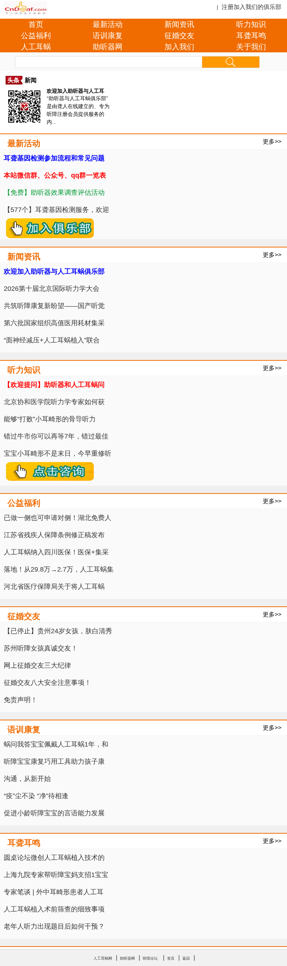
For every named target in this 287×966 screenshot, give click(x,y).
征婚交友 (179, 35)
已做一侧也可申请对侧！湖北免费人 (57, 518)
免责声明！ (20, 700)
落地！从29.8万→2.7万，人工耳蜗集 (59, 569)
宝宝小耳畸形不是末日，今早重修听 (57, 453)
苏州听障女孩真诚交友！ (41, 648)
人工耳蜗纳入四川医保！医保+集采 (56, 552)
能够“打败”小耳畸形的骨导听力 (50, 419)
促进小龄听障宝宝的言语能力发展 (54, 813)
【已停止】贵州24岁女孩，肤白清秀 (58, 631)
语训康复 (108, 35)
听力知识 (251, 24)
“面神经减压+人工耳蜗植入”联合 (52, 340)
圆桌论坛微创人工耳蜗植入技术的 (54, 857)
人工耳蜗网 (102, 958)
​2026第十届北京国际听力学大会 (51, 288)
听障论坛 (150, 958)
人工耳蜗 (36, 47)
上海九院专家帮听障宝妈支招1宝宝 (56, 875)
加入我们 (179, 47)
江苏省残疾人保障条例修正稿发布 (54, 535)
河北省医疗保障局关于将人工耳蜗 (54, 586)
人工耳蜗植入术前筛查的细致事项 (54, 909)
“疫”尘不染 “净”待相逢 (36, 796)
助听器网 (108, 47)
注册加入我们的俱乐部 (251, 7)
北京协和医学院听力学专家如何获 (54, 402)
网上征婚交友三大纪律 (37, 665)
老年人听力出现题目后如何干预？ (54, 926)
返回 (186, 958)
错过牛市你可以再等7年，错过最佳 (56, 436)
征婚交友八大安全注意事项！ (47, 682)
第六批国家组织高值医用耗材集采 (54, 323)
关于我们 (251, 47)
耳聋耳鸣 (251, 35)
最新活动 (108, 24)
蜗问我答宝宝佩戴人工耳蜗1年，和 (56, 744)
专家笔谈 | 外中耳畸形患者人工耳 (54, 892)
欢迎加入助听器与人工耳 (75, 91)
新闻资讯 (179, 24)
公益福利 (36, 35)
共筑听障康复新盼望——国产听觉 (54, 306)
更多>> (272, 141)
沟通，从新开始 (27, 778)
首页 (35, 24)
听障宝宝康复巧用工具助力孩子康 (54, 761)
